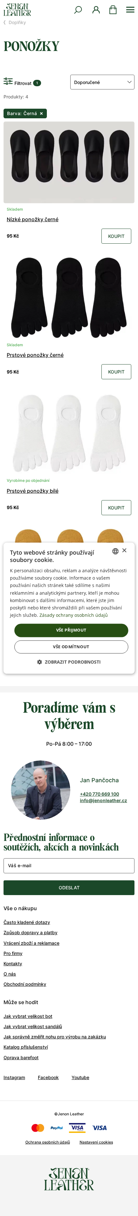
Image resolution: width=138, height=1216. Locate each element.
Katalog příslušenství (26, 1047)
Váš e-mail (19, 865)
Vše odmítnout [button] (71, 647)
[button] (69, 662)
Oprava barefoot (21, 1057)
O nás (10, 974)
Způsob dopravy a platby (30, 932)
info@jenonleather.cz (103, 800)
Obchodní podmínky (25, 984)
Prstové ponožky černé (35, 355)
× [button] (124, 550)
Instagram (14, 1077)
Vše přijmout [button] (71, 630)
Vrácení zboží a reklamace (31, 943)
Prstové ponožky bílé (32, 491)
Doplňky (17, 22)
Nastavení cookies (96, 1142)
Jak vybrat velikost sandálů (33, 1026)
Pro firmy (13, 953)
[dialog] (69, 608)
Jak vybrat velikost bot (28, 1016)
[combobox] (115, 551)
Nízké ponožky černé (32, 219)
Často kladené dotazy (27, 922)
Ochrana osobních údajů (47, 1142)
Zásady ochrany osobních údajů (73, 615)
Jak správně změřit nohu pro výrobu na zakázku (55, 1036)
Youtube (80, 1077)
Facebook (48, 1077)
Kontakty (13, 963)
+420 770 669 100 (99, 794)
